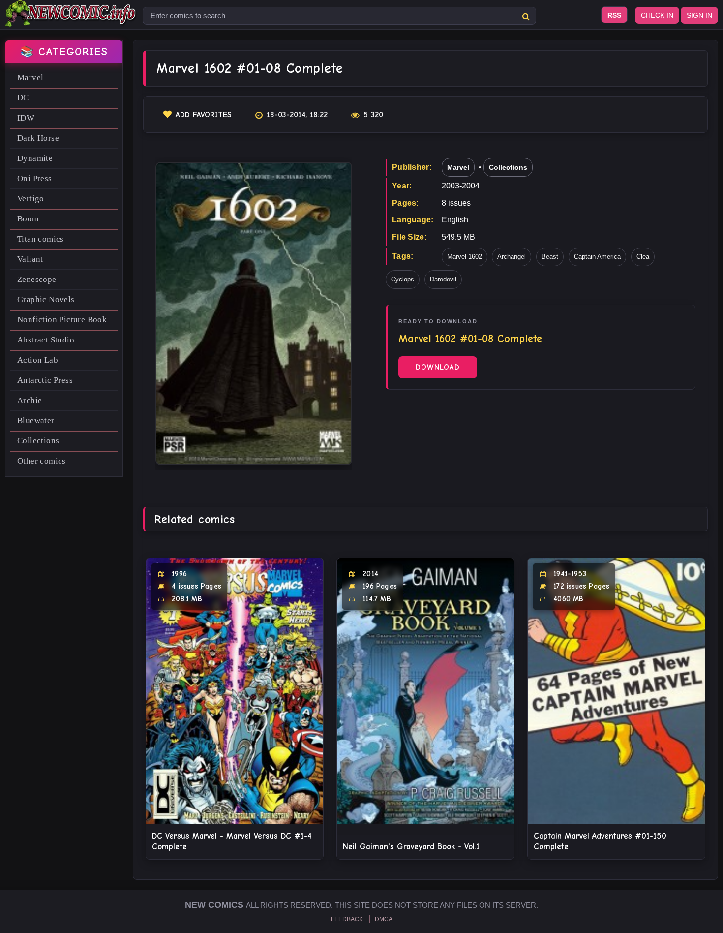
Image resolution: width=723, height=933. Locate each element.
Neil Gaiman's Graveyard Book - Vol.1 (411, 846)
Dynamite (35, 158)
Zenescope (37, 279)
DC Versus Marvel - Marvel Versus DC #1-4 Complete (231, 841)
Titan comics (40, 239)
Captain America (597, 256)
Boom (28, 218)
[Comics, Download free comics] (71, 19)
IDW (25, 118)
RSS (614, 15)
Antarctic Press (45, 380)
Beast (550, 256)
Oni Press (34, 178)
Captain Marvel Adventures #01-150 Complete (600, 841)
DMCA (383, 919)
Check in (657, 15)
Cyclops (402, 279)
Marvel (30, 77)
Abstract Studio (45, 339)
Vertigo (30, 198)
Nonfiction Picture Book (62, 319)
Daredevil (443, 279)
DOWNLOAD (438, 367)
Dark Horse (38, 138)
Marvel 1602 (464, 256)
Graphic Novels (46, 299)
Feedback (347, 919)
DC (23, 97)
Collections (38, 440)
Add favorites (204, 114)
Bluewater (36, 420)
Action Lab (37, 360)
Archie (29, 400)
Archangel (511, 256)
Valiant (30, 259)
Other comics (41, 461)
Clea (642, 256)
